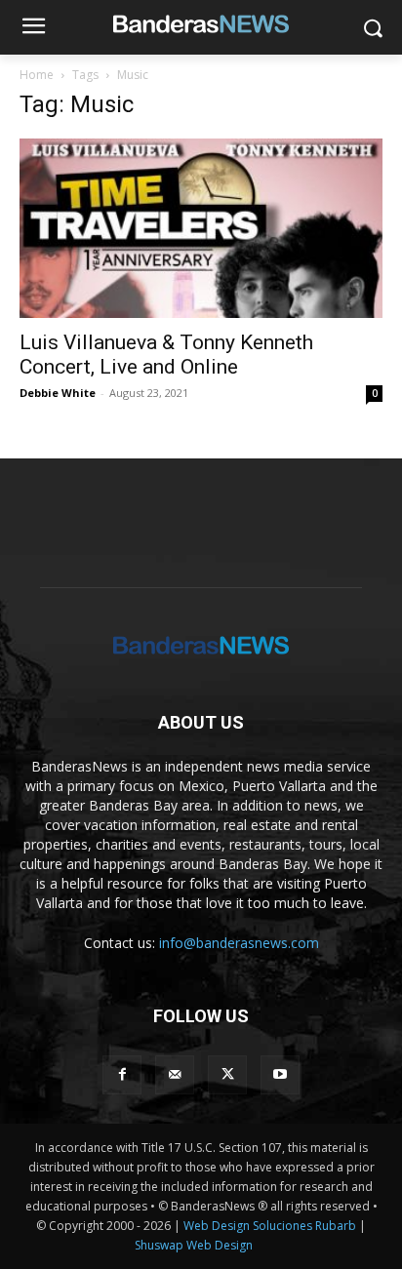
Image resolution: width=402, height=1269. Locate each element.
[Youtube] (280, 1074)
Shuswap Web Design (194, 1245)
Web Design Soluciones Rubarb (269, 1225)
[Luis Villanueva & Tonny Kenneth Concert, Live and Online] (201, 228)
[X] (227, 1074)
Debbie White (58, 392)
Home (37, 74)
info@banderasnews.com (239, 942)
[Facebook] (121, 1074)
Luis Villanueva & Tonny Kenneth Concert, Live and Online (166, 354)
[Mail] (174, 1074)
